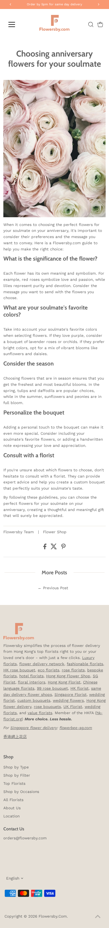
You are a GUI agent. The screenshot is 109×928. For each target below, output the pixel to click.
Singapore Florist (70, 694)
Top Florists (14, 783)
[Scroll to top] (97, 916)
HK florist (79, 688)
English (12, 878)
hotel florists (31, 676)
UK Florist (72, 706)
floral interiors (31, 682)
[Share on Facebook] (45, 548)
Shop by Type (16, 767)
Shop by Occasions (21, 791)
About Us (12, 808)
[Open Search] (90, 24)
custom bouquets (33, 700)
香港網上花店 (15, 736)
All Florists (13, 799)
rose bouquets (47, 706)
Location (11, 816)
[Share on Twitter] (54, 548)
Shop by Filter (16, 775)
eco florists (48, 670)
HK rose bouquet (19, 670)
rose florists (73, 670)
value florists (40, 712)
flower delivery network (41, 664)
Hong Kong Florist (64, 682)
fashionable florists (85, 664)
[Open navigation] (16, 24)
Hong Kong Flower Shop (68, 676)
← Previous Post (53, 588)
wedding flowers (68, 700)
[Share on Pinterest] (63, 548)
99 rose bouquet (52, 688)
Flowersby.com (53, 916)
